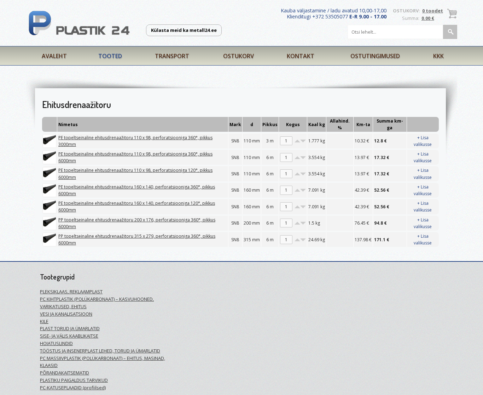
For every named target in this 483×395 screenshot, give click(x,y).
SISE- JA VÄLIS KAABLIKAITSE (69, 336)
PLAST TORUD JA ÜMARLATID (70, 328)
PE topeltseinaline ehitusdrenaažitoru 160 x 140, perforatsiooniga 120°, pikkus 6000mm (136, 206)
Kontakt (300, 56)
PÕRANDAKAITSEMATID (64, 372)
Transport (172, 56)
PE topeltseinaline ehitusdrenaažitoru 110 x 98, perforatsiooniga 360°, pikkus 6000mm (135, 157)
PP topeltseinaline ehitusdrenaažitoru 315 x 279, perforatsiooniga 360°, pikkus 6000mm (136, 239)
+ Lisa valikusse (423, 141)
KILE (44, 321)
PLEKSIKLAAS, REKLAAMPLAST (71, 291)
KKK (438, 56)
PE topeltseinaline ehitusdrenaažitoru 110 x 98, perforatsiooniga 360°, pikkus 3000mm (135, 141)
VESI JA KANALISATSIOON (66, 314)
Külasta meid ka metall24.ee (184, 30)
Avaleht (54, 56)
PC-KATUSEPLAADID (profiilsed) (73, 387)
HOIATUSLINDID (56, 343)
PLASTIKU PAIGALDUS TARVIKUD (74, 380)
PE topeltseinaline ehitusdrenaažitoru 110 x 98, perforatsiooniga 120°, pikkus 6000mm (135, 173)
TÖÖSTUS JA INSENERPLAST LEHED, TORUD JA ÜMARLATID (100, 351)
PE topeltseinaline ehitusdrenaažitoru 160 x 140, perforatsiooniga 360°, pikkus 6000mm (136, 190)
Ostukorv (238, 56)
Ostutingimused (375, 56)
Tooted (110, 56)
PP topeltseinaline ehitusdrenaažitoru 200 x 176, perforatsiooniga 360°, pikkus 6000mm (136, 223)
